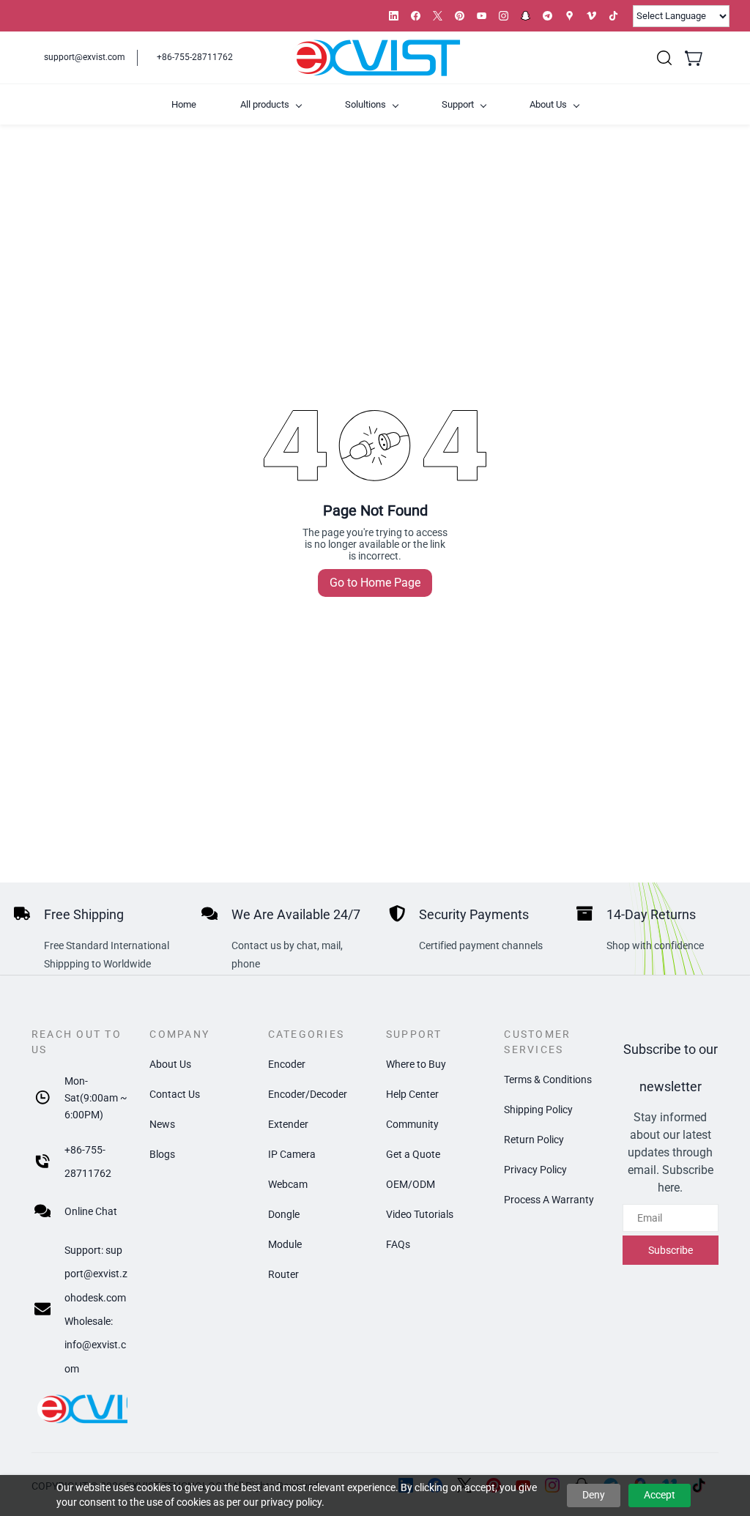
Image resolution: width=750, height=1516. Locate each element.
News (162, 1124)
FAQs (398, 1244)
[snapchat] (525, 16)
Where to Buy (416, 1064)
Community (412, 1124)
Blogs (162, 1154)
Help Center (412, 1094)
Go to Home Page (375, 583)
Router (283, 1274)
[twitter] (437, 16)
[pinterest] (459, 16)
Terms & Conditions (548, 1079)
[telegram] (547, 16)
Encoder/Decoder (307, 1094)
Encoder (286, 1064)
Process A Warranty (549, 1199)
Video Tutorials (419, 1214)
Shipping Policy (538, 1109)
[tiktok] (613, 16)
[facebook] (415, 16)
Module (285, 1244)
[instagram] (503, 16)
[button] (664, 58)
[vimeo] (591, 16)
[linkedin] (393, 16)
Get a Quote (413, 1154)
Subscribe (670, 1250)
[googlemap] (569, 16)
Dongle (284, 1214)
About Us (170, 1064)
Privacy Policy (535, 1169)
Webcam (288, 1184)
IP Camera (292, 1154)
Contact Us (174, 1094)
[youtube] (481, 16)
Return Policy (534, 1139)
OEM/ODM (410, 1184)
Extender (288, 1124)
